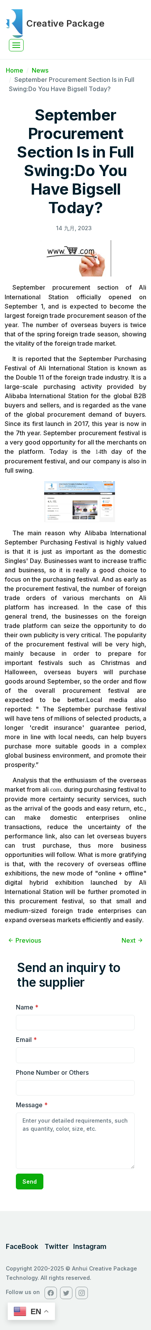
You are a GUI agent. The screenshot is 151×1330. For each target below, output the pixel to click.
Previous (28, 940)
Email (26, 1039)
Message (32, 1105)
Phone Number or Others (52, 1072)
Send (29, 1181)
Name (27, 1007)
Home (14, 70)
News (40, 70)
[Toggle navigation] (16, 45)
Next (129, 940)
